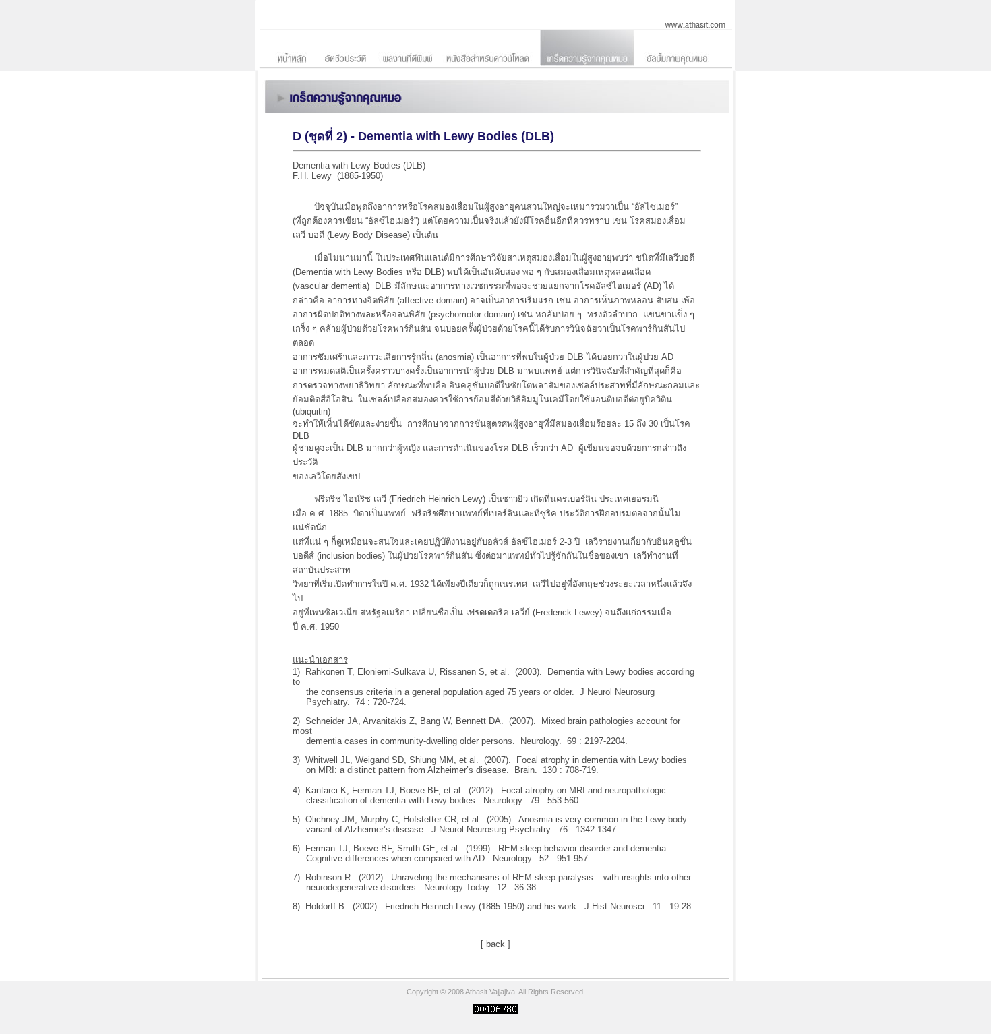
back (495, 944)
